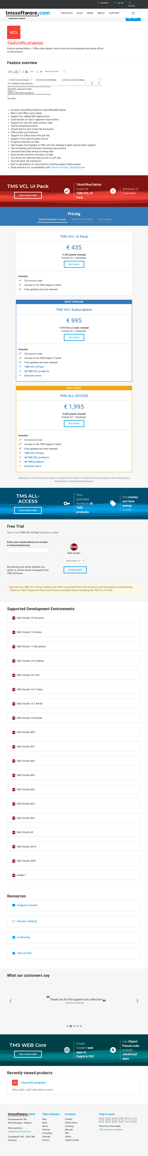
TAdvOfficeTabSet (16, 18)
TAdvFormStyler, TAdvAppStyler (68, 167)
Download (75, 570)
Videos (68, 1136)
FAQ (67, 1133)
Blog (80, 13)
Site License (104, 219)
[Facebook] (114, 1120)
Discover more (32, 375)
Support (114, 13)
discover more (28, 195)
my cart (121, 3)
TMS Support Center (51, 284)
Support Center (72, 1140)
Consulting (47, 1133)
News (90, 13)
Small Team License (82, 219)
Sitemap (46, 1136)
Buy (132, 18)
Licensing (69, 1126)
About (101, 13)
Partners (46, 1129)
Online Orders (71, 1122)
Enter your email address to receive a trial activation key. (27, 544)
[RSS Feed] (101, 1120)
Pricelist (68, 1119)
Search (133, 13)
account (131, 6)
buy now (74, 264)
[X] (108, 1120)
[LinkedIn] (121, 1120)
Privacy (45, 1140)
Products (67, 13)
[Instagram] (134, 1120)
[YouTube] (127, 1120)
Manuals (69, 1129)
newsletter (104, 3)
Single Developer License (52, 219)
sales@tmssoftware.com (19, 1131)
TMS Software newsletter (111, 1129)
